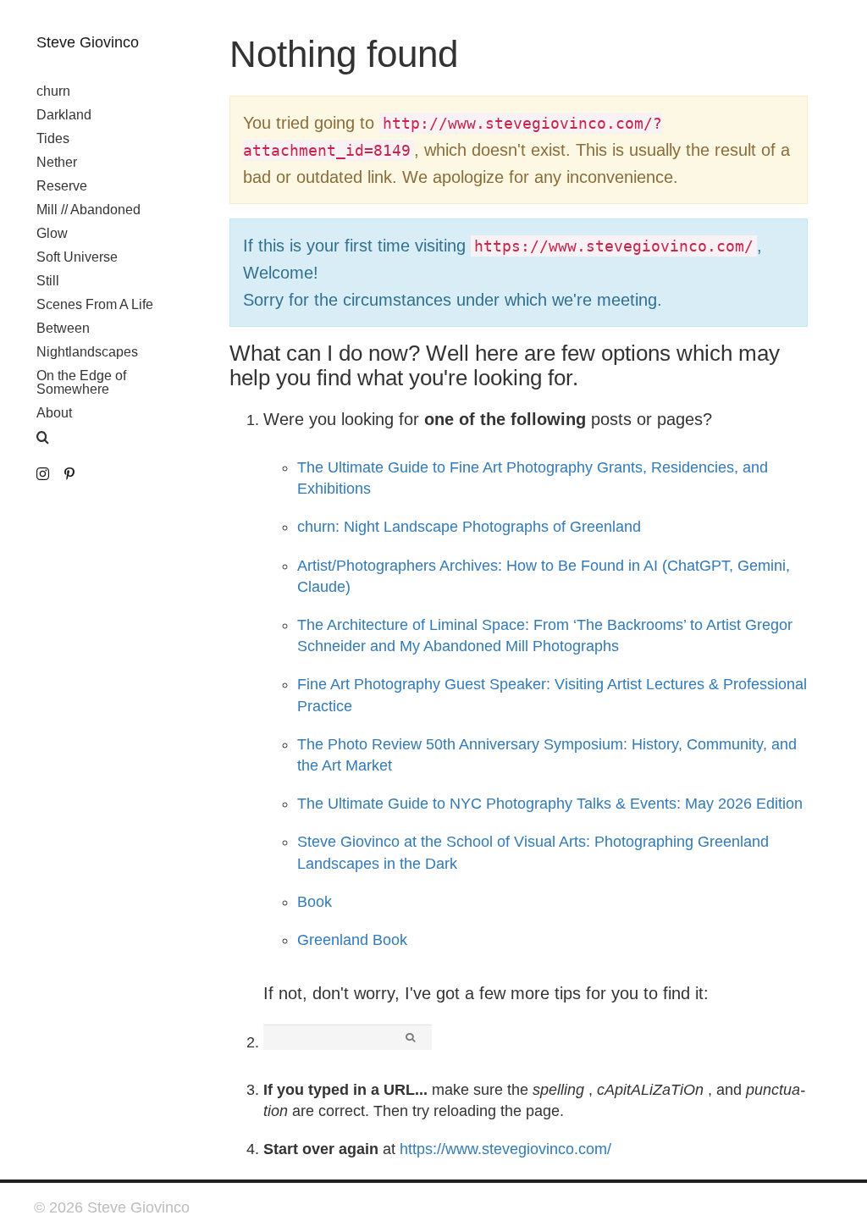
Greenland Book (352, 939)
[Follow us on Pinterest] (69, 474)
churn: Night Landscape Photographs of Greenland (469, 526)
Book (314, 901)
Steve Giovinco (87, 42)
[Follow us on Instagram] (42, 474)
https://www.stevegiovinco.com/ (505, 1149)
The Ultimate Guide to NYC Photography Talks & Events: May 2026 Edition (550, 803)
